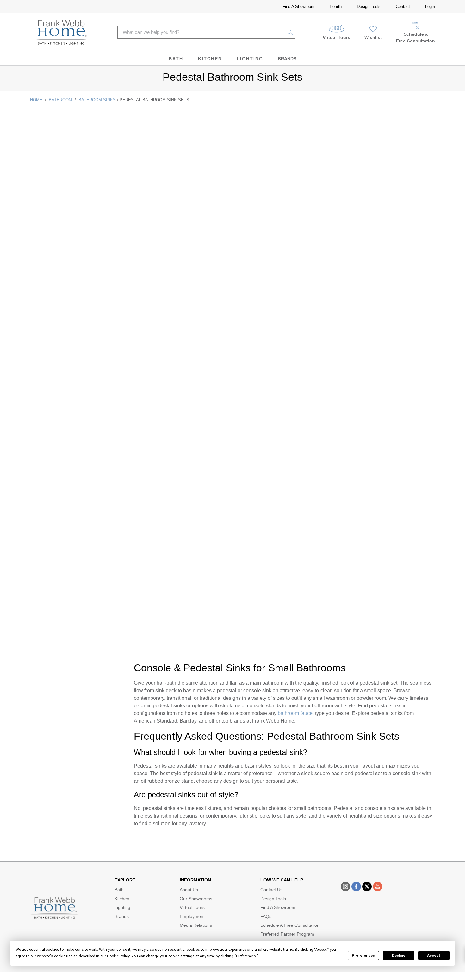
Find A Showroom (298, 6)
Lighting (250, 58)
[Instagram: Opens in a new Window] (345, 886)
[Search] (290, 32)
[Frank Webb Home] (61, 32)
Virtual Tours (336, 37)
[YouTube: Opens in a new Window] (377, 886)
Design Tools (369, 6)
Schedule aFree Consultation (415, 37)
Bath (176, 58)
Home (36, 99)
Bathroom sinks (97, 99)
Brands (287, 58)
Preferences (363, 955)
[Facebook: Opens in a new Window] (356, 886)
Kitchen (210, 58)
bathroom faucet (296, 713)
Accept (433, 955)
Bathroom (60, 99)
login (430, 6)
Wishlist (373, 37)
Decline (398, 955)
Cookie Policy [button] (118, 956)
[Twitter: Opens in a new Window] (367, 886)
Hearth (336, 6)
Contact (403, 6)
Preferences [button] (246, 956)
